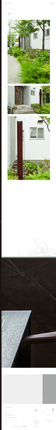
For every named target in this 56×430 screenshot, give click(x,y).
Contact (6, 422)
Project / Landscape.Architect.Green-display (11, 417)
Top (5, 8)
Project (8, 8)
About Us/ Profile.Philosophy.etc (9, 415)
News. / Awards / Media (8, 413)
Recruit (6, 424)
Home (6, 411)
